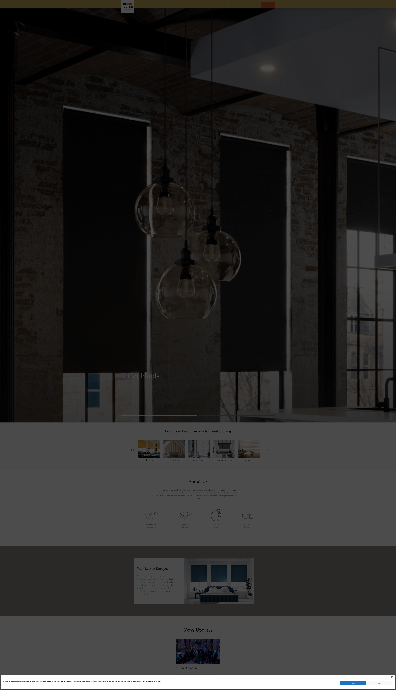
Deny (380, 683)
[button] (392, 678)
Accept (353, 683)
